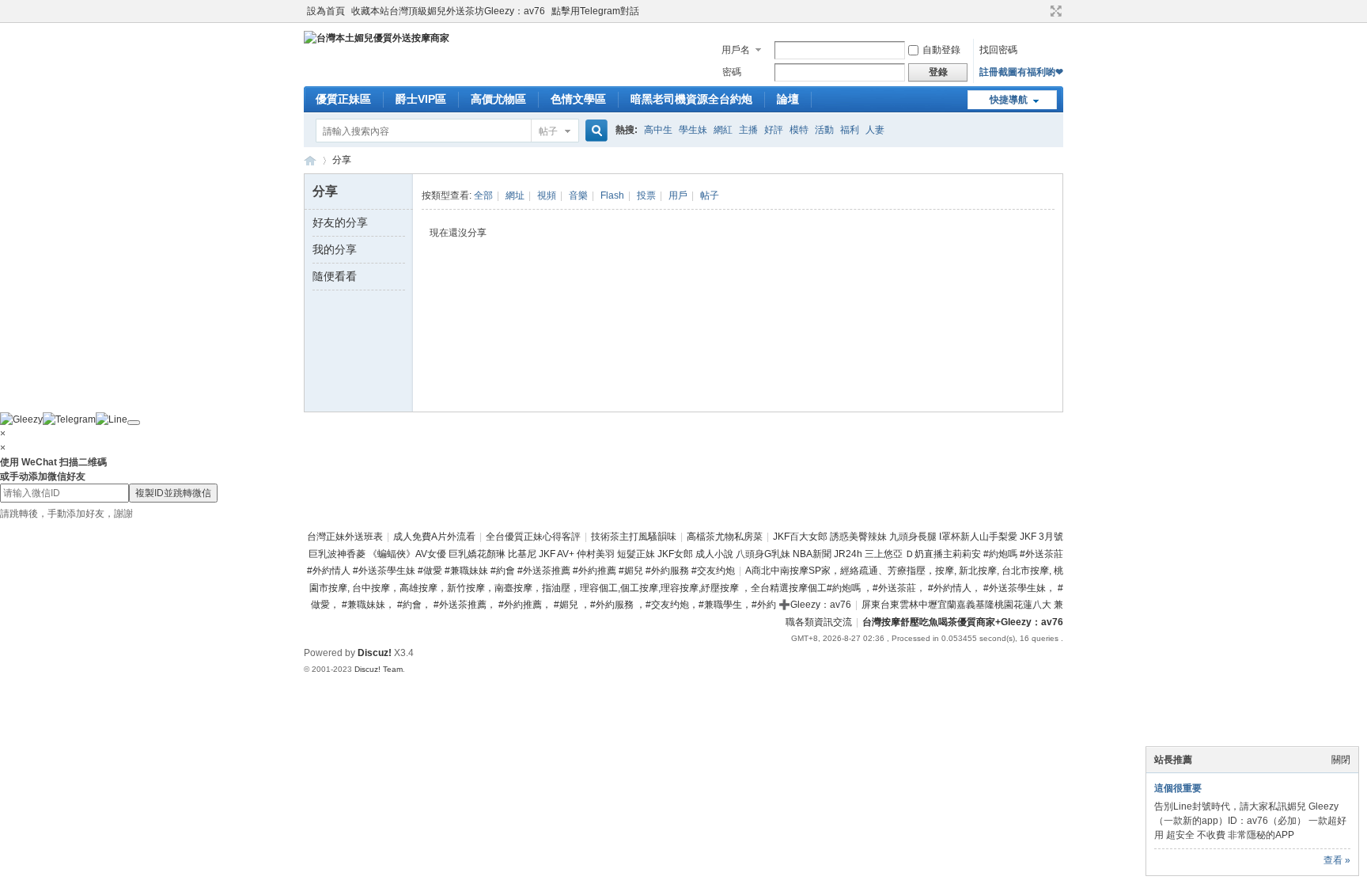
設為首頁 (326, 11)
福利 (849, 129)
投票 (646, 195)
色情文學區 (578, 99)
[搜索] (594, 131)
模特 (799, 129)
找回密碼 (998, 49)
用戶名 (735, 49)
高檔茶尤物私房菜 (725, 536)
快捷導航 (1009, 99)
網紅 (723, 129)
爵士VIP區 (421, 99)
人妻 (874, 129)
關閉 (1340, 759)
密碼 (731, 72)
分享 (341, 159)
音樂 (578, 195)
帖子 (548, 131)
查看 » (1336, 860)
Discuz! (375, 652)
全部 (483, 195)
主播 (748, 129)
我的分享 (334, 249)
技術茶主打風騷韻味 (633, 536)
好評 (773, 129)
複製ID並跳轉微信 (173, 493)
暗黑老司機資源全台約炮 (691, 99)
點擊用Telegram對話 (595, 11)
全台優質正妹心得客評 (533, 536)
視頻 (546, 195)
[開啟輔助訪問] (1041, 11)
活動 (824, 129)
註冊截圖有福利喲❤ (1021, 72)
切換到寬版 (1054, 11)
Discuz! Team (378, 669)
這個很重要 (1178, 788)
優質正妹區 (343, 99)
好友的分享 (340, 222)
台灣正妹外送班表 (345, 536)
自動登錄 (941, 49)
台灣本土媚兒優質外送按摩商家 (310, 160)
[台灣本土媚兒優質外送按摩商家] (376, 38)
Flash (612, 195)
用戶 (677, 195)
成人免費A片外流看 (434, 536)
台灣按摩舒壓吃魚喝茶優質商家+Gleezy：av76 (962, 622)
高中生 (658, 129)
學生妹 (693, 129)
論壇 (788, 99)
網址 (515, 195)
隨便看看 (334, 276)
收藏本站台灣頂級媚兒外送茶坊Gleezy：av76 (448, 11)
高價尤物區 (498, 99)
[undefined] (133, 422)
